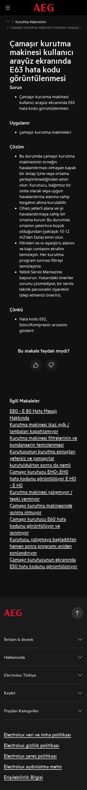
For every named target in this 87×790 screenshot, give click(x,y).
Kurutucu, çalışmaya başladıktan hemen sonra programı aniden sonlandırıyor (43, 545)
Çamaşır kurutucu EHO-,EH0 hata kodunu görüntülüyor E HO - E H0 (43, 478)
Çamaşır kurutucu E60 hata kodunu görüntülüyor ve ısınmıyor (38, 525)
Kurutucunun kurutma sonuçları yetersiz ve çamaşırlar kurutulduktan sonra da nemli (42, 458)
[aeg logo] (13, 613)
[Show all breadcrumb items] (8, 21)
